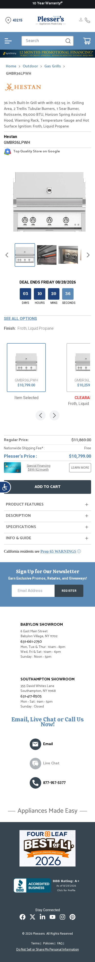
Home (11, 66)
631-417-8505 (31, 696)
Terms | (36, 943)
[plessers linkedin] (42, 917)
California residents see (40, 551)
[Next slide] (88, 255)
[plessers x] (32, 917)
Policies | (49, 943)
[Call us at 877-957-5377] (35, 783)
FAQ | (60, 943)
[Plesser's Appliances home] (50, 20)
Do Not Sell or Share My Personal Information (47, 949)
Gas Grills (52, 66)
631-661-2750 (31, 641)
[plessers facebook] (22, 917)
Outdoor (30, 66)
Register (69, 590)
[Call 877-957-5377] (87, 20)
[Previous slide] (7, 255)
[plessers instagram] (62, 917)
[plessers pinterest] (72, 917)
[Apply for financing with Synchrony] (47, 54)
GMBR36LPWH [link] (18, 74)
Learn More (80, 467)
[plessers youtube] (52, 917)
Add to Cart (47, 487)
